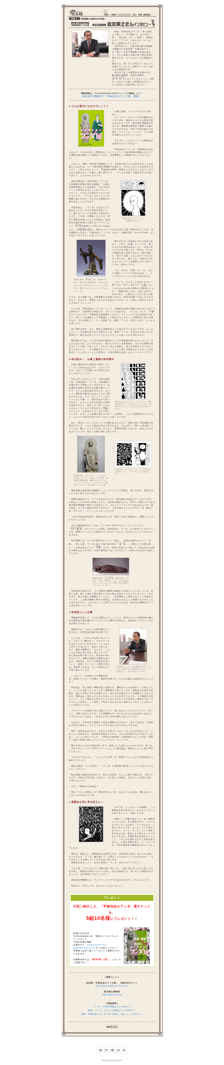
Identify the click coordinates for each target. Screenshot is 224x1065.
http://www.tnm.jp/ (112, 994)
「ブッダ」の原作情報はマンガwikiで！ (112, 1006)
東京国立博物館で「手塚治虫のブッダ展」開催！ (112, 96)
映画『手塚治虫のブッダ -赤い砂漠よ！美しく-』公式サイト (112, 1014)
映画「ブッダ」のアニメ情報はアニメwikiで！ (112, 1010)
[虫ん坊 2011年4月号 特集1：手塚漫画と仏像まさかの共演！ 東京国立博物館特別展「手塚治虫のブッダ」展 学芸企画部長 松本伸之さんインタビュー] (90, 57)
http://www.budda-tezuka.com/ (112, 986)
